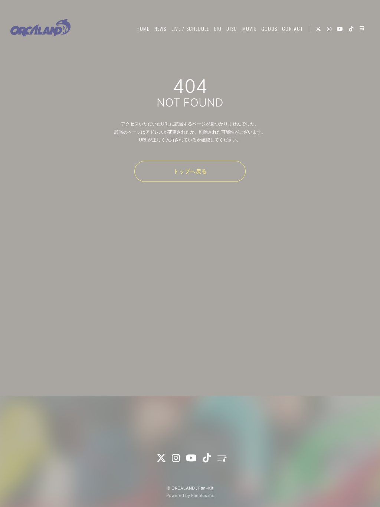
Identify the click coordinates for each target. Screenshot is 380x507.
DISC (231, 28)
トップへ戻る (190, 171)
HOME (143, 28)
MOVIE (249, 28)
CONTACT (292, 28)
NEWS (160, 28)
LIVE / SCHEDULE (190, 28)
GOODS (269, 28)
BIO (218, 28)
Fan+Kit (205, 488)
